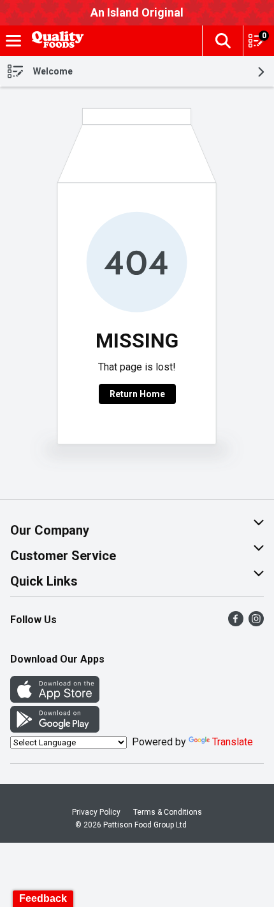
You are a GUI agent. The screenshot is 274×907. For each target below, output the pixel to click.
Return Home (137, 394)
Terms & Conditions (167, 812)
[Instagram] (256, 623)
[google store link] (54, 729)
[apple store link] (54, 699)
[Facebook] (235, 623)
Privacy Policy (96, 812)
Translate (232, 742)
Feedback (43, 898)
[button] (222, 40)
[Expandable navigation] (13, 41)
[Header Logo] (55, 41)
